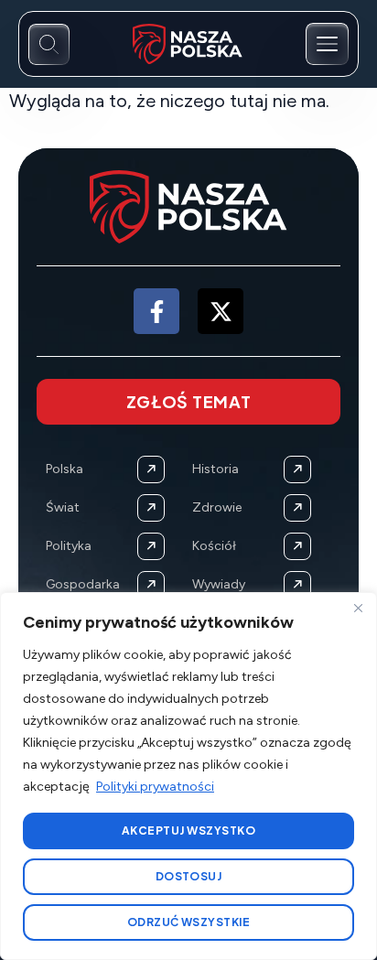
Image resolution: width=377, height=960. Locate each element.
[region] (188, 776)
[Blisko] (358, 608)
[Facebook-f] (156, 311)
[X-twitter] (220, 311)
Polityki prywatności (155, 786)
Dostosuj (189, 876)
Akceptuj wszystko (188, 830)
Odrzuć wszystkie (189, 922)
